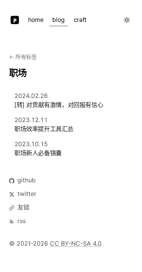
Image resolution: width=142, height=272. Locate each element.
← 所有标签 (23, 56)
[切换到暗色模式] (127, 20)
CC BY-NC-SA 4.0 (75, 243)
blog (58, 19)
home (35, 19)
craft (80, 19)
